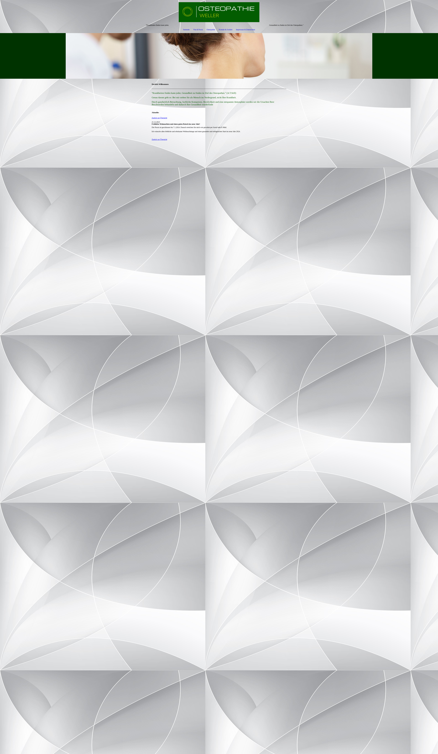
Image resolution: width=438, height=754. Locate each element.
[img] (219, 12)
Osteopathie (211, 30)
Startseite (186, 30)
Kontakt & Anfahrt (225, 30)
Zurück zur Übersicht (159, 118)
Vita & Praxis (198, 30)
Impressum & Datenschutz (245, 30)
